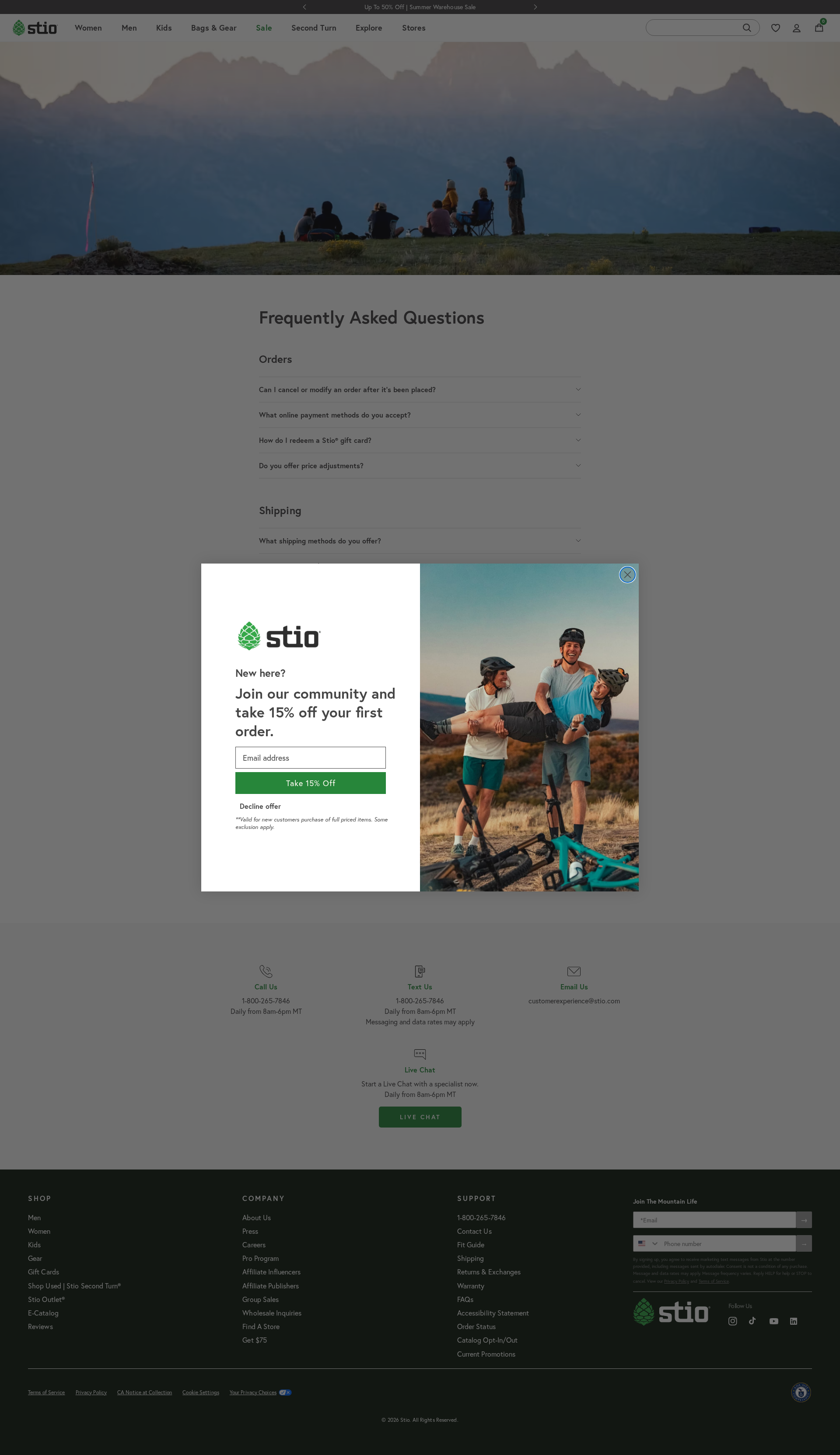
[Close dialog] (627, 574)
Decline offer (260, 806)
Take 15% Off (311, 783)
